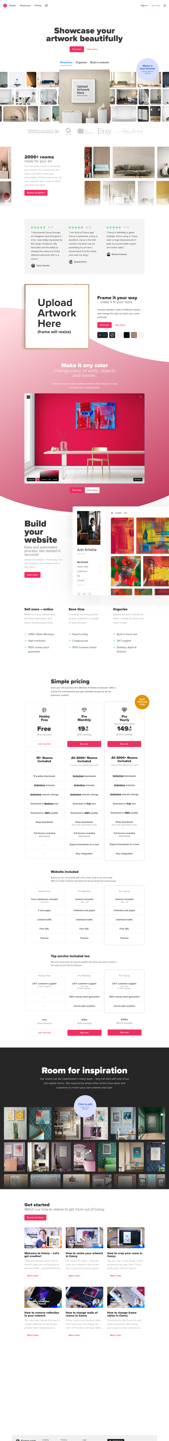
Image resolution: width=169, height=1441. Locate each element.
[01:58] (126, 1307)
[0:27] (43, 1307)
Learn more (32, 575)
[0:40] (126, 1247)
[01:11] (84, 1307)
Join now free (44, 744)
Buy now (84, 744)
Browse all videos (35, 1217)
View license (44, 836)
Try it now (76, 49)
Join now (155, 5)
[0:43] (43, 1247)
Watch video (33, 1275)
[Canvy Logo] (4, 5)
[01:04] (84, 1247)
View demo (92, 49)
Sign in (144, 5)
